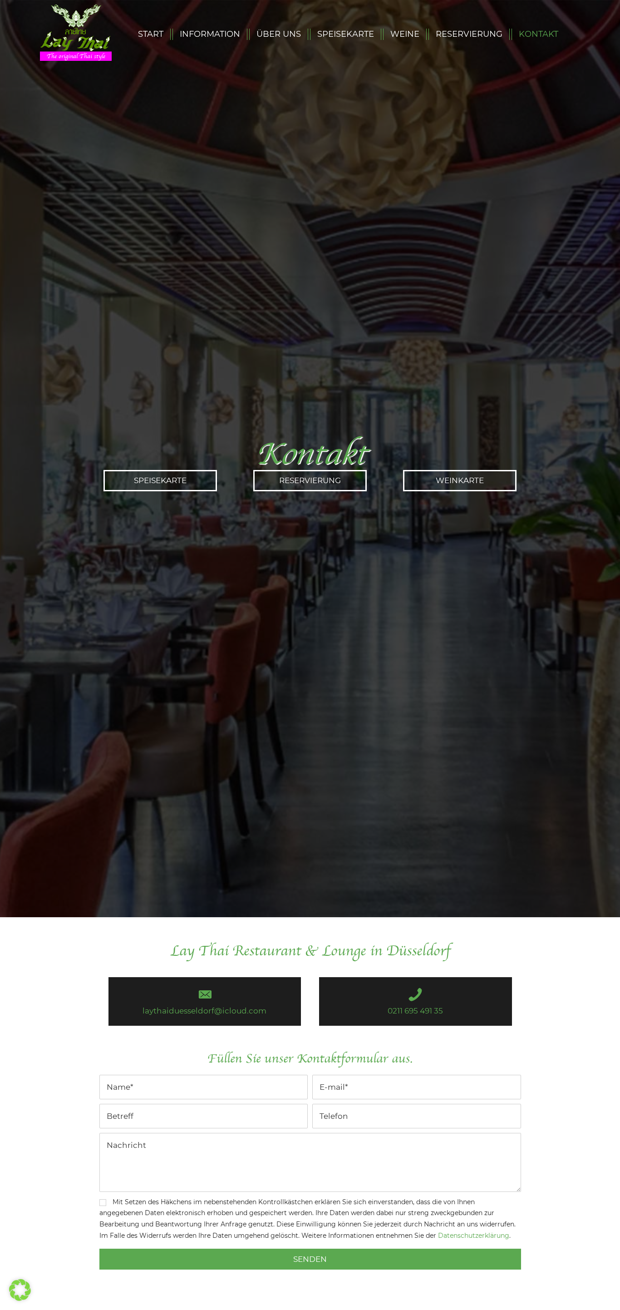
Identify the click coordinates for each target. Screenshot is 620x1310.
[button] (160, 480)
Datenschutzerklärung (473, 1235)
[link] (151, 34)
